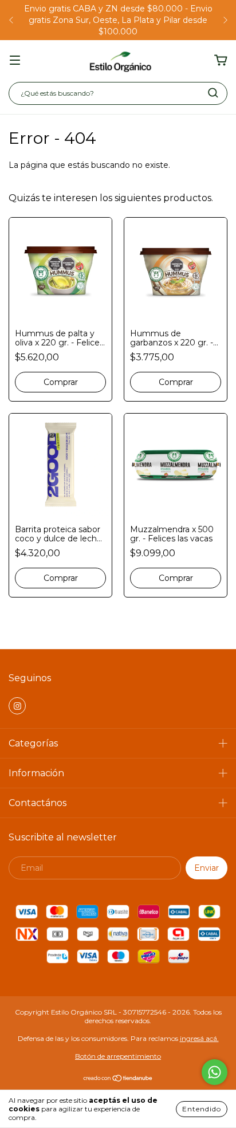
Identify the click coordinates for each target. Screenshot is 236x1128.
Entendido (201, 1109)
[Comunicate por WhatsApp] (214, 1072)
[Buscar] (213, 93)
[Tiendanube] (118, 1079)
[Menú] (15, 61)
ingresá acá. (199, 1038)
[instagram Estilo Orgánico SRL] (17, 705)
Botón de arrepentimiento (118, 1056)
